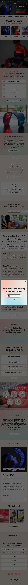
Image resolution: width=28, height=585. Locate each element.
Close (14, 299)
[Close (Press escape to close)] (25, 281)
